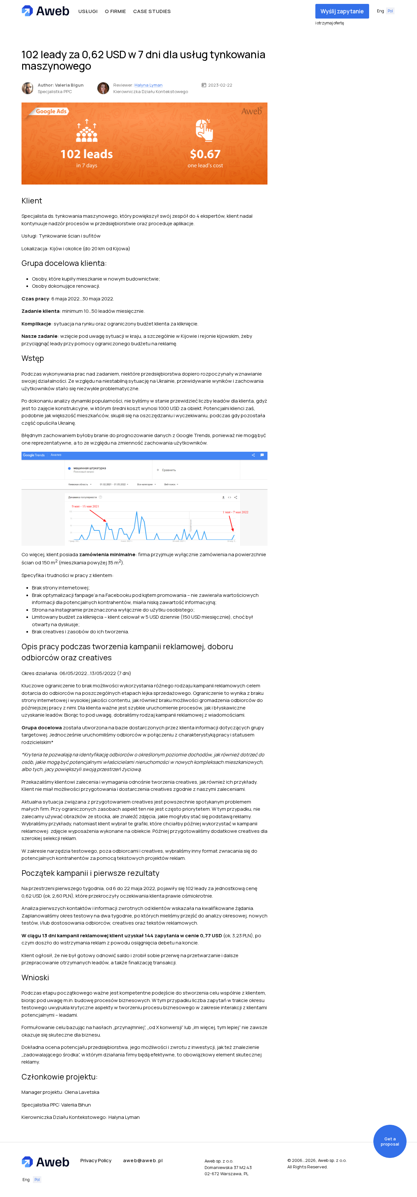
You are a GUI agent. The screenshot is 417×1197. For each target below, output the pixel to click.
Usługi (88, 11)
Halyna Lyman (149, 85)
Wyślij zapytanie (342, 11)
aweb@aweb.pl (143, 1160)
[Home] (46, 11)
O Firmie (115, 11)
